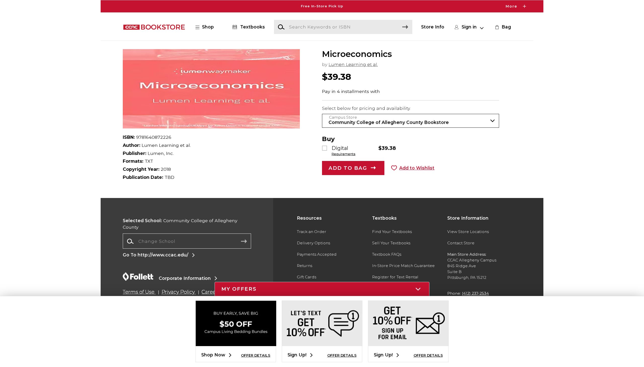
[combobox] (187, 241)
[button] (322, 6)
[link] (502, 27)
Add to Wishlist (416, 168)
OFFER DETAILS (255, 355)
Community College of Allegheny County (180, 224)
